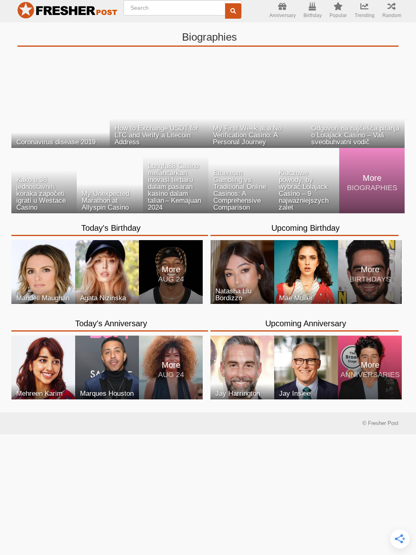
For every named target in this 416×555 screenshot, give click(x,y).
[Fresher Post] (65, 11)
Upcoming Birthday (305, 227)
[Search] (233, 11)
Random (391, 15)
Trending (365, 15)
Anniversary (282, 15)
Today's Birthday (111, 227)
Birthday (312, 15)
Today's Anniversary (111, 323)
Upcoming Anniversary (305, 323)
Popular (338, 15)
